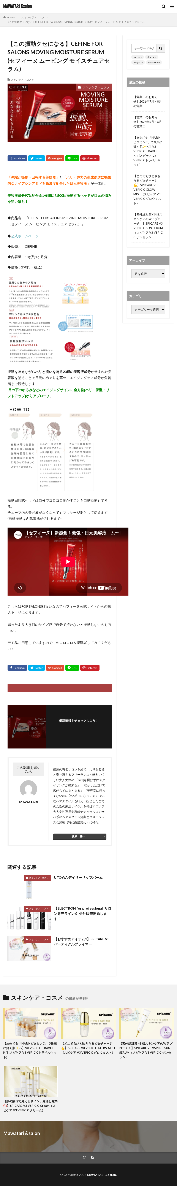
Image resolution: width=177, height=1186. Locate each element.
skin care (151, 57)
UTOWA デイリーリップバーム (78, 877)
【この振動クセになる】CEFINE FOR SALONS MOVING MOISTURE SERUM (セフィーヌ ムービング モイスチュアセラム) (75, 22)
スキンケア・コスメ (33, 17)
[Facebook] (17, 158)
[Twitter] (36, 158)
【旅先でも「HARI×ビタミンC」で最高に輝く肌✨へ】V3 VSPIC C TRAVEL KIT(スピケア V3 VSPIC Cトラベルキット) (148, 151)
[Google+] (55, 158)
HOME (11, 17)
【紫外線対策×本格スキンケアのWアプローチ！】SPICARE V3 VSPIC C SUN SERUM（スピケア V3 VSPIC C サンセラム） (148, 225)
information (154, 62)
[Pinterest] (90, 158)
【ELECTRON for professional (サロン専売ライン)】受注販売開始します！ (82, 913)
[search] (160, 48)
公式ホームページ (25, 236)
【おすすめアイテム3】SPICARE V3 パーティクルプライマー (81, 941)
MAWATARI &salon (17, 6)
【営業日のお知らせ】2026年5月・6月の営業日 (147, 121)
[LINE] (72, 158)
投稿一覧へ (78, 836)
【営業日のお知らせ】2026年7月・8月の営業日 (147, 101)
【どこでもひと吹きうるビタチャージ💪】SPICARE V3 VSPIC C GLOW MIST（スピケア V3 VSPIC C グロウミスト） (147, 189)
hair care (137, 57)
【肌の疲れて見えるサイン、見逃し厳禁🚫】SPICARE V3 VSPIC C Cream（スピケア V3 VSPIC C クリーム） (30, 1105)
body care (138, 62)
